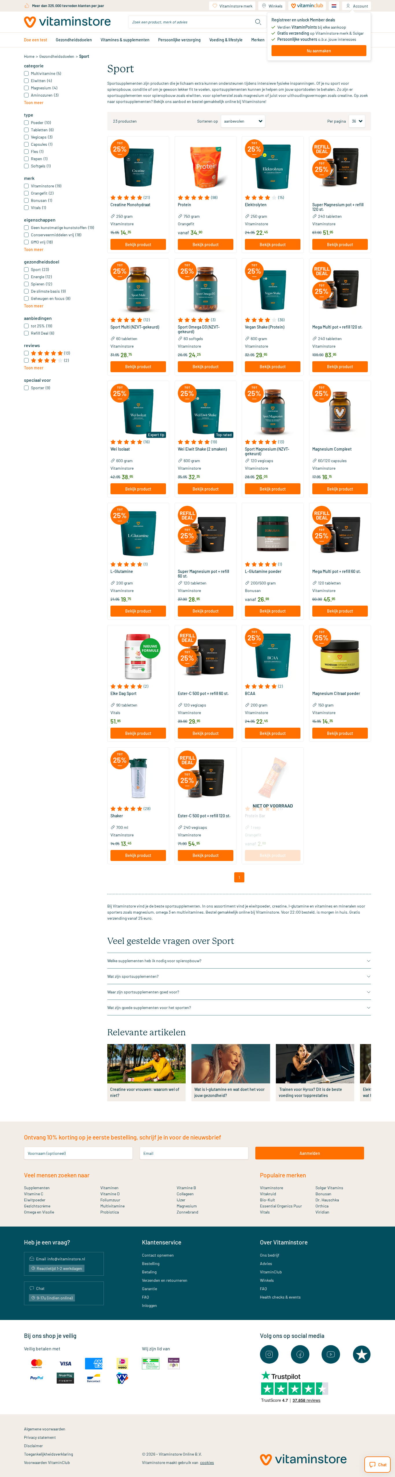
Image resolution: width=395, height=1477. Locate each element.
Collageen (185, 1193)
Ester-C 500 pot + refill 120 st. (204, 816)
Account (360, 5)
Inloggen (149, 1305)
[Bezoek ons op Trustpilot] (361, 1354)
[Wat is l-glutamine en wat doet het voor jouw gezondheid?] (230, 1063)
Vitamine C (33, 1193)
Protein (184, 204)
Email (148, 1153)
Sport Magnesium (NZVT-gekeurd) (267, 451)
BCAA (250, 693)
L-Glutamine (121, 571)
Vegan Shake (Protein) (264, 327)
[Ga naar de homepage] (67, 22)
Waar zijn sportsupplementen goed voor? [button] (143, 991)
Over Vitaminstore (284, 1242)
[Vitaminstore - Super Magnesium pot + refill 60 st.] (205, 533)
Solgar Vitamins (329, 1187)
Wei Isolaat (120, 449)
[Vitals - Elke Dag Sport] (138, 656)
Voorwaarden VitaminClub (47, 1462)
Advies (266, 1263)
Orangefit (186, 223)
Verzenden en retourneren (164, 1280)
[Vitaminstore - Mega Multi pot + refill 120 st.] (340, 289)
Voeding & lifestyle (226, 39)
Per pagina (336, 121)
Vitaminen (109, 1187)
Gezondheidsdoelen (56, 56)
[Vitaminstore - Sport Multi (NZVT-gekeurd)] (138, 289)
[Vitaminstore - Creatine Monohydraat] (138, 167)
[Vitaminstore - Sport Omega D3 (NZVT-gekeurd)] (205, 289)
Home (29, 56)
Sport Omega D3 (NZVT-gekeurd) (199, 329)
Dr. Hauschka (327, 1199)
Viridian (322, 1211)
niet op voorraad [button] (273, 805)
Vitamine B (186, 1187)
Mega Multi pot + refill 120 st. (337, 327)
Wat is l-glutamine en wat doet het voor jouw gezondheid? (229, 1092)
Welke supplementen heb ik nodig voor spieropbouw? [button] (154, 960)
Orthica (321, 1205)
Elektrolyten (256, 204)
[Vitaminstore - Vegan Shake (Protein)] (272, 289)
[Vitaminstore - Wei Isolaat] (138, 411)
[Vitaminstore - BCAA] (272, 656)
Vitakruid (268, 1193)
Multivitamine (112, 1205)
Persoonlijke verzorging (179, 39)
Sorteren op (207, 121)
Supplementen (37, 1187)
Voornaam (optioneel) (47, 1153)
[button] (138, 197)
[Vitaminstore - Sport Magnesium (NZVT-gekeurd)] (272, 411)
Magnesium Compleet (332, 449)
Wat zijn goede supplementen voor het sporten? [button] (149, 1007)
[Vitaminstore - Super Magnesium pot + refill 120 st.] (340, 167)
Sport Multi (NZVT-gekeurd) (134, 327)
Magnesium (187, 1205)
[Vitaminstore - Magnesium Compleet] (340, 411)
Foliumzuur (110, 1199)
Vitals (115, 712)
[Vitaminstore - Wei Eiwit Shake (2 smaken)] (205, 411)
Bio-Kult (267, 1199)
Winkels (276, 5)
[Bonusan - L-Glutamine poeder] (272, 533)
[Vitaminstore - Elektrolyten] (272, 167)
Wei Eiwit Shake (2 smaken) (202, 449)
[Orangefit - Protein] (205, 167)
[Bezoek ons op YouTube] (331, 1354)
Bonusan (253, 590)
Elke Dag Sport (123, 693)
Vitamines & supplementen (125, 39)
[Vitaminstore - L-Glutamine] (138, 533)
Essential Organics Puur (281, 1205)
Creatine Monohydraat (130, 204)
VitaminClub (271, 1271)
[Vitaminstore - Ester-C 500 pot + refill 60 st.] (205, 656)
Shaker (116, 816)
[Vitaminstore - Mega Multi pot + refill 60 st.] (340, 533)
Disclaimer (33, 1445)
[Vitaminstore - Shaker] (138, 778)
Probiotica (109, 1211)
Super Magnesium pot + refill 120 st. (337, 207)
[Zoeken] (258, 22)
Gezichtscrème (37, 1205)
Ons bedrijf (269, 1255)
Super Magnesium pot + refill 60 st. (203, 573)
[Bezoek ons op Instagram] (269, 1354)
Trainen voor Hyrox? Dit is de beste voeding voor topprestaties (310, 1092)
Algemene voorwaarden (44, 1428)
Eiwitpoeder (34, 1199)
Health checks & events (280, 1297)
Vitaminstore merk (235, 5)
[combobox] (197, 22)
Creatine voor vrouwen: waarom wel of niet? (144, 1092)
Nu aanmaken (319, 50)
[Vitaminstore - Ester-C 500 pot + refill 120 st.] (205, 778)
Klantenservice (161, 1242)
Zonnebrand (187, 1211)
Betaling (149, 1271)
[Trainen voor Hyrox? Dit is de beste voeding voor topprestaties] (315, 1063)
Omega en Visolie (39, 1211)
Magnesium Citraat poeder (336, 693)
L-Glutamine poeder (263, 571)
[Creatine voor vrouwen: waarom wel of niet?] (146, 1063)
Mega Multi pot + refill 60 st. (336, 571)
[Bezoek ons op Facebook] (300, 1354)
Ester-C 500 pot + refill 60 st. (203, 693)
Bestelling (150, 1263)
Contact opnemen (158, 1255)
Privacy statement (40, 1437)
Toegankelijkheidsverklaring (48, 1454)
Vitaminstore (122, 223)
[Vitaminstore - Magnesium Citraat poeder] (340, 656)
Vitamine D (110, 1193)
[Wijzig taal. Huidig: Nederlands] (334, 5)
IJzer (181, 1199)
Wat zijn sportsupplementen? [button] (132, 976)
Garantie (149, 1288)
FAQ (145, 1297)
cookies (207, 1462)
